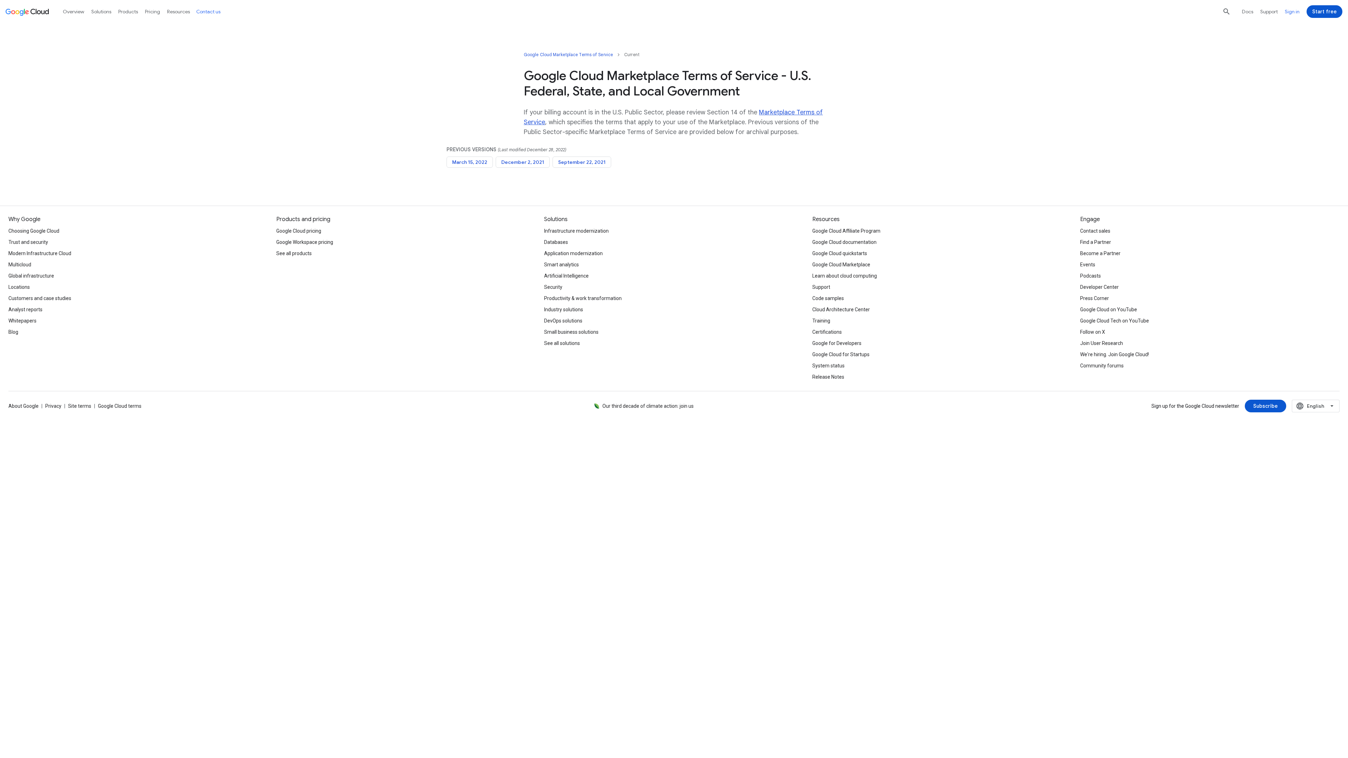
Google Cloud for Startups (841, 354)
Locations (19, 287)
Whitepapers (22, 321)
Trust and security (28, 242)
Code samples (828, 298)
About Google (23, 406)
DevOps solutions (563, 321)
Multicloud (19, 264)
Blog (13, 332)
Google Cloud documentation (844, 242)
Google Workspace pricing (304, 242)
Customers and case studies (39, 298)
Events (1087, 264)
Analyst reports (25, 309)
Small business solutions (571, 332)
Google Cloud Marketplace (841, 264)
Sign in (1292, 11)
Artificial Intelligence (566, 276)
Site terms (79, 406)
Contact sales (1095, 231)
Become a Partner (1100, 253)
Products (128, 11)
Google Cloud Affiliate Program (846, 231)
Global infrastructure (31, 276)
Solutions (101, 11)
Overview (73, 11)
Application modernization (573, 253)
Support (1269, 11)
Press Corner (1094, 298)
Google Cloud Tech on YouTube (1114, 321)
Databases (556, 242)
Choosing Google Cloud (33, 231)
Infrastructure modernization (576, 231)
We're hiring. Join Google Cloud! (1114, 354)
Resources (178, 11)
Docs (1247, 11)
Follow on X (1092, 332)
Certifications (827, 332)
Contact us (208, 11)
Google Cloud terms (119, 406)
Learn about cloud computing (844, 276)
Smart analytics (561, 264)
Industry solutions (563, 309)
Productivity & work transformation (583, 298)
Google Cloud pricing (298, 231)
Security (553, 287)
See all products (294, 253)
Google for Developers (836, 343)
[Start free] (1324, 11)
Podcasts (1090, 276)
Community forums (1102, 365)
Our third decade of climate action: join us (648, 406)
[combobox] (1316, 406)
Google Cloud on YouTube (1108, 309)
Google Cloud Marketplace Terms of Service (568, 54)
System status (828, 365)
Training (821, 321)
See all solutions (562, 343)
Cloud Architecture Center (841, 309)
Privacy (53, 406)
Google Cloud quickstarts (839, 253)
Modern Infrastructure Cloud (39, 253)
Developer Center (1099, 287)
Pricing (152, 11)
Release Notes (828, 377)
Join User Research (1101, 343)
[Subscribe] (1265, 406)
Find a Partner (1095, 242)
